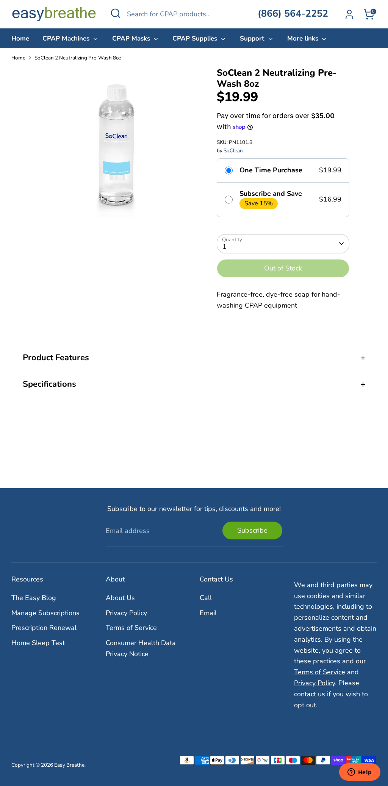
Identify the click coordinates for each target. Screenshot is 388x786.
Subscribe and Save (270, 194)
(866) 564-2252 (293, 13)
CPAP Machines (66, 38)
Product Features (56, 357)
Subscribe (252, 530)
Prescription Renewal (44, 627)
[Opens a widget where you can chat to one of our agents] (359, 772)
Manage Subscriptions (45, 612)
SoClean (233, 150)
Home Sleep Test (38, 642)
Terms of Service (131, 627)
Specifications (49, 384)
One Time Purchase (270, 170)
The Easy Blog (33, 597)
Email (208, 612)
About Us (120, 597)
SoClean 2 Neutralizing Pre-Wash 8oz (77, 57)
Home (20, 38)
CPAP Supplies (195, 38)
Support (253, 38)
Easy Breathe (69, 765)
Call (206, 597)
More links (303, 38)
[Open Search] (115, 13)
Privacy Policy (126, 612)
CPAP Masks (132, 38)
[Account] (349, 14)
